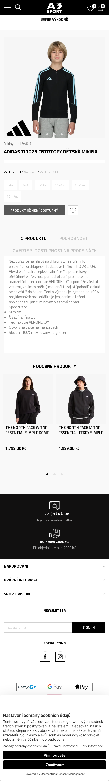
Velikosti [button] (30, 172)
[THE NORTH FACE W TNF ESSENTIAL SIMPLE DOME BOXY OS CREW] (28, 399)
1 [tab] (40, 134)
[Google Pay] (54, 686)
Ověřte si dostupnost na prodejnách (55, 250)
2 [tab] (47, 134)
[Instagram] (60, 657)
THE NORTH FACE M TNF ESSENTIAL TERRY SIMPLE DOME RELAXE (81, 432)
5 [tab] (69, 134)
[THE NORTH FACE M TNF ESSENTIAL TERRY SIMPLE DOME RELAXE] (81, 399)
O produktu (34, 238)
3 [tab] (54, 134)
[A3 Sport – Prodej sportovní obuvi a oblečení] (54, 7)
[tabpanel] (54, 87)
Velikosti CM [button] (49, 172)
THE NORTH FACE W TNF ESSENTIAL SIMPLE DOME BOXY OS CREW (27, 432)
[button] (73, 210)
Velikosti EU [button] (12, 172)
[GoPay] (27, 686)
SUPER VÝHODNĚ (54, 19)
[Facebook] (45, 657)
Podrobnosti (74, 238)
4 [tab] (62, 134)
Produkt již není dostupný (34, 210)
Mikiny (9, 143)
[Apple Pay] (82, 686)
